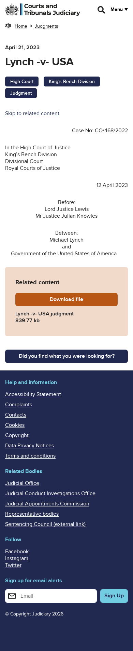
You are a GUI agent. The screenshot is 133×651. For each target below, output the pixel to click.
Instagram (16, 558)
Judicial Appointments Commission (47, 503)
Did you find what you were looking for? (67, 356)
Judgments (46, 26)
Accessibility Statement (33, 394)
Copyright (17, 435)
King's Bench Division (72, 81)
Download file (84, 299)
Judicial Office (22, 483)
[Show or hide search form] (102, 10)
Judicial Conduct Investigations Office (50, 493)
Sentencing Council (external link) (45, 524)
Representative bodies (32, 514)
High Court (21, 81)
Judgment (21, 93)
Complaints (18, 404)
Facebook (17, 551)
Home (21, 26)
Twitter (13, 565)
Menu (116, 9)
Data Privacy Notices (29, 445)
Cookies (15, 425)
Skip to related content (32, 113)
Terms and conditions (30, 455)
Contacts (15, 414)
